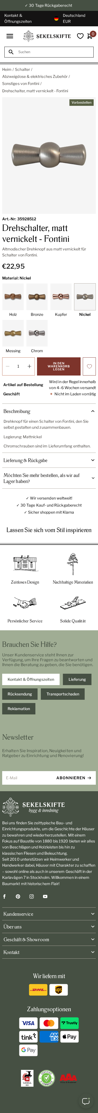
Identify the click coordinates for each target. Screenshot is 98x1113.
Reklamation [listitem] (19, 708)
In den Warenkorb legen (59, 366)
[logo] (47, 36)
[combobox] (54, 52)
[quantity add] (29, 366)
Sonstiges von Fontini (20, 83)
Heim (6, 69)
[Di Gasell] (27, 1078)
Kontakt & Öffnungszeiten (18, 18)
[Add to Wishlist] (89, 366)
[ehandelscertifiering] (46, 1078)
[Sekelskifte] (49, 807)
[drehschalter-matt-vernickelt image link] (49, 155)
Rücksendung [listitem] (20, 694)
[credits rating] (68, 1078)
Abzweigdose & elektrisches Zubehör (35, 76)
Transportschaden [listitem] (63, 694)
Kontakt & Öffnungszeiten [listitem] (31, 679)
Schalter (22, 69)
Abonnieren (70, 777)
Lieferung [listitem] (77, 679)
